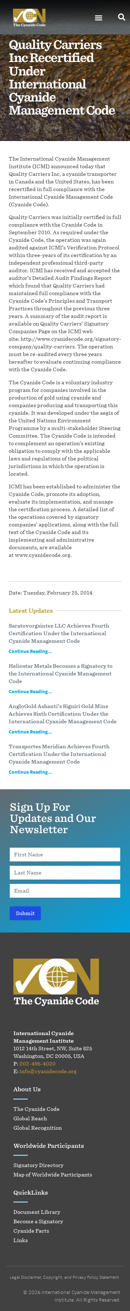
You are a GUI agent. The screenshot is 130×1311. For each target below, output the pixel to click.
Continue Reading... (30, 651)
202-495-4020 (38, 1063)
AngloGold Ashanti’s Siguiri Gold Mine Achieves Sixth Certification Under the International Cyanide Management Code (63, 714)
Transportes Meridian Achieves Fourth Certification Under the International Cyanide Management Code (59, 754)
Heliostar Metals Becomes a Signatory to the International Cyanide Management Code (61, 673)
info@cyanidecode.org (48, 1071)
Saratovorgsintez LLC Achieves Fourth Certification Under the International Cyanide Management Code (59, 633)
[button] (99, 18)
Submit (25, 913)
